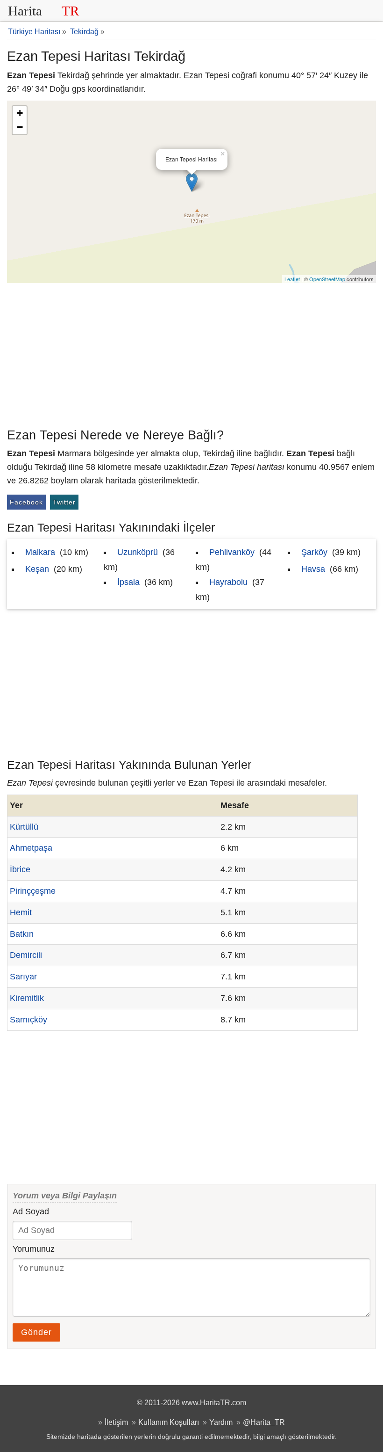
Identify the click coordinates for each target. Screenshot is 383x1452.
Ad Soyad (31, 1211)
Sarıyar (23, 976)
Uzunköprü (137, 552)
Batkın (22, 934)
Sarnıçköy (28, 1019)
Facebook (26, 502)
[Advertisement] (191, 353)
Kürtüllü (24, 827)
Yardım (221, 1422)
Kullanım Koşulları (168, 1422)
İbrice (20, 869)
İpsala (128, 582)
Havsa (313, 569)
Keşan (37, 569)
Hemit (21, 912)
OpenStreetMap (327, 279)
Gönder (36, 1332)
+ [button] (20, 113)
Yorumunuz (34, 1249)
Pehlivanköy (232, 552)
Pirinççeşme (33, 891)
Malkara (40, 552)
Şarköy (314, 552)
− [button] (20, 127)
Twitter (64, 502)
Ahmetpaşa (31, 848)
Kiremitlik (27, 998)
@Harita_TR (264, 1422)
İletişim (116, 1422)
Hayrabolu (228, 582)
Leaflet (292, 279)
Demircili (26, 955)
